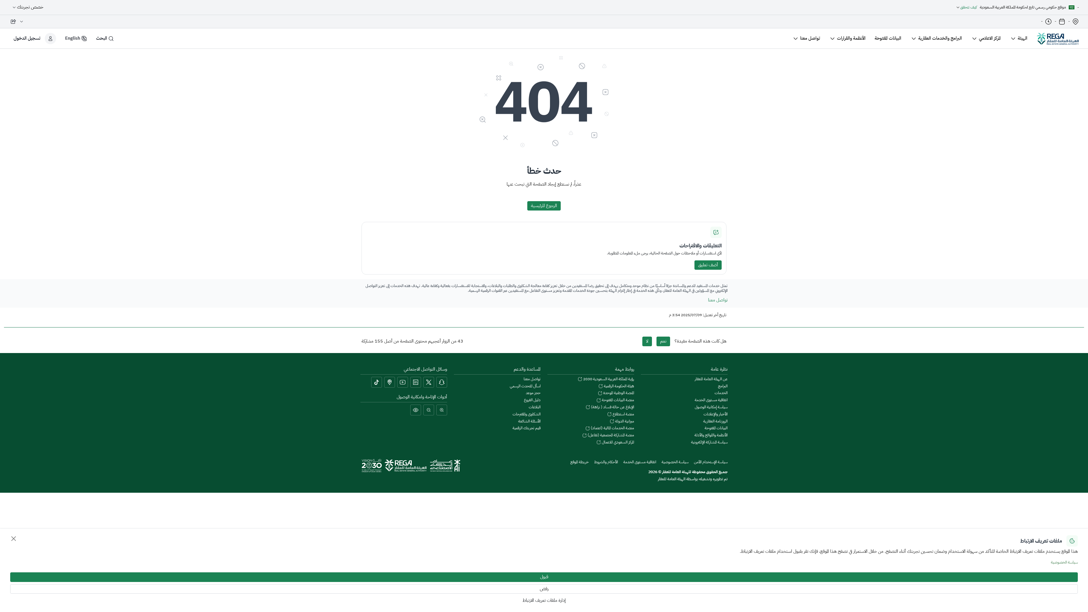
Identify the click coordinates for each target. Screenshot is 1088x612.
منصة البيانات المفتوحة (617, 400)
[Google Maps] (389, 382)
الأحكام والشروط (605, 462)
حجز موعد (533, 393)
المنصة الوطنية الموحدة (618, 393)
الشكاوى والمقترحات (527, 414)
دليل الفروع (532, 400)
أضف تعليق (708, 265)
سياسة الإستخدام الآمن (710, 462)
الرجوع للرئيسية (544, 205)
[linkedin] (415, 382)
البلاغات (535, 407)
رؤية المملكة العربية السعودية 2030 (608, 379)
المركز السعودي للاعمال (617, 442)
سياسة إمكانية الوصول (711, 407)
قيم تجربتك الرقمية (527, 428)
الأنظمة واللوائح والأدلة (711, 435)
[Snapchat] (441, 382)
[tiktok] (376, 382)
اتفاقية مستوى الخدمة (711, 400)
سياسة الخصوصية (1064, 562)
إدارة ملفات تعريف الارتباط (544, 600)
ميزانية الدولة (624, 421)
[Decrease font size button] (428, 410)
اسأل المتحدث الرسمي (525, 386)
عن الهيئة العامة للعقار (711, 379)
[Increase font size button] (441, 410)
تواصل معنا (718, 300)
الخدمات (721, 393)
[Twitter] (428, 382)
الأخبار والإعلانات (716, 414)
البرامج (723, 386)
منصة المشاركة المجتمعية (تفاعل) (610, 435)
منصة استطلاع (623, 414)
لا (647, 341)
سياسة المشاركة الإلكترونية (709, 442)
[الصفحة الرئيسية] (1057, 38)
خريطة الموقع (579, 462)
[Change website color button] (415, 410)
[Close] (13, 538)
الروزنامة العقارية (715, 421)
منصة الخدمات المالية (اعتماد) (612, 428)
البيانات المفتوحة (716, 428)
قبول (544, 576)
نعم (663, 341)
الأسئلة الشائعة (529, 421)
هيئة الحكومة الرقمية (618, 386)
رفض (544, 588)
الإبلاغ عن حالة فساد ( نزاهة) (612, 407)
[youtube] (402, 382)
